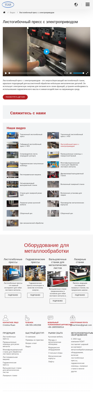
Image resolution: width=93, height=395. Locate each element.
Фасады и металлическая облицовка (54, 342)
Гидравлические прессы (35, 260)
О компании (30, 337)
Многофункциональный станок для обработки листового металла (12, 352)
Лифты (51, 362)
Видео (12, 12)
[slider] (35, 73)
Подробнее (13, 295)
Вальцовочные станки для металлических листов (58, 263)
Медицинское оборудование (54, 348)
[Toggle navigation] (87, 4)
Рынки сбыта (55, 333)
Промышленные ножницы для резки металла (11, 344)
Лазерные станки (80, 260)
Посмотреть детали (15, 97)
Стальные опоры (55, 353)
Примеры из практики (34, 340)
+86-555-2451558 (33, 325)
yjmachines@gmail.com (81, 325)
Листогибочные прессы (13, 260)
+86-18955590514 (56, 327)
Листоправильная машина (10, 358)
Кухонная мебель (55, 337)
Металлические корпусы (54, 357)
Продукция (9, 333)
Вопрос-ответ (31, 343)
